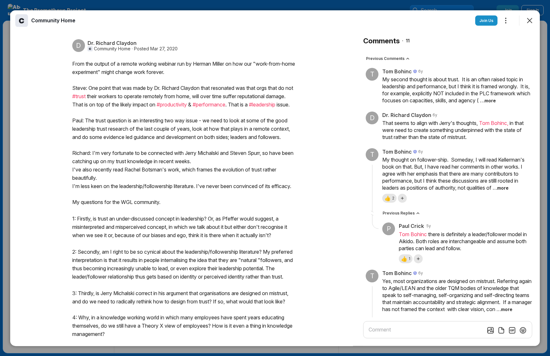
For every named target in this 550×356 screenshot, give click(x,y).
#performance (209, 104)
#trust (79, 96)
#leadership (262, 104)
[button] (389, 197)
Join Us (486, 20)
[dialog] (275, 178)
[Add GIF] (512, 330)
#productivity (172, 104)
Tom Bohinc (413, 234)
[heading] (53, 20)
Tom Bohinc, (494, 123)
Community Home (112, 48)
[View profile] (21, 20)
